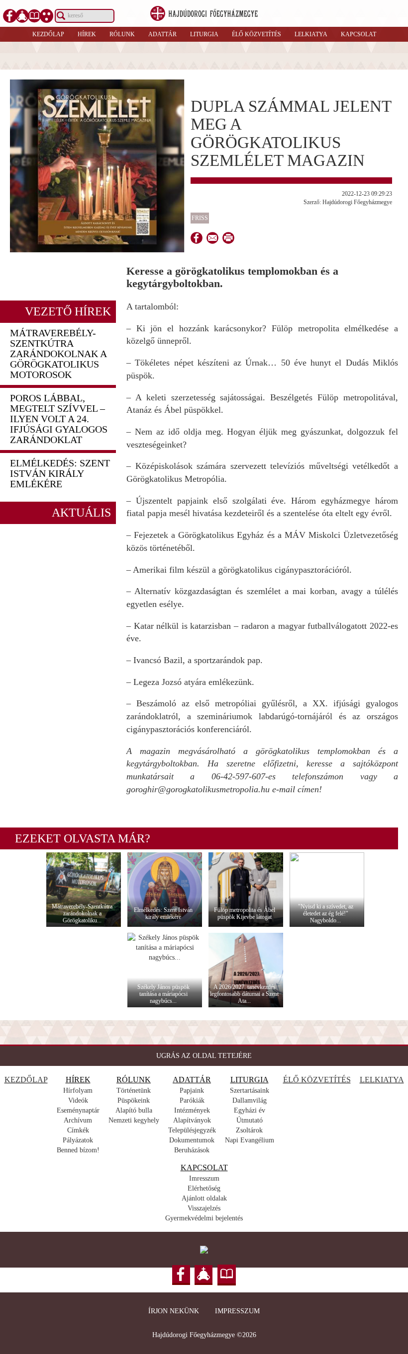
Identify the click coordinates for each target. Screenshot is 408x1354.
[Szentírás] (34, 16)
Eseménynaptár (78, 1110)
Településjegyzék (192, 1130)
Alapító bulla (133, 1110)
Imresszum (204, 1178)
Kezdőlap (48, 34)
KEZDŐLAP (26, 1079)
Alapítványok (192, 1120)
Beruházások (191, 1150)
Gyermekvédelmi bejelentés (204, 1218)
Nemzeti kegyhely (133, 1120)
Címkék (78, 1130)
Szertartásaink (249, 1090)
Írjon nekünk (173, 1311)
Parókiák (192, 1100)
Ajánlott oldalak (204, 1198)
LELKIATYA (382, 1079)
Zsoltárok (249, 1130)
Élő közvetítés (256, 34)
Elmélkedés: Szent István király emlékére (60, 473)
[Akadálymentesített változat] (47, 16)
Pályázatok (78, 1140)
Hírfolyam (78, 1090)
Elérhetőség (204, 1188)
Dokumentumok (191, 1140)
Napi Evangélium (249, 1140)
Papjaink (192, 1090)
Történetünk (133, 1090)
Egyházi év (249, 1110)
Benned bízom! (78, 1150)
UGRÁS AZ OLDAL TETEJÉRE (204, 1055)
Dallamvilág (249, 1100)
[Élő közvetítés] (22, 16)
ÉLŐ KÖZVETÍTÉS (317, 1079)
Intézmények (192, 1110)
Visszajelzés (204, 1208)
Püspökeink (133, 1100)
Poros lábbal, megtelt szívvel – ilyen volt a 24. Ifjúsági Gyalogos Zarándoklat (58, 418)
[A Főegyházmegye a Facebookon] (10, 16)
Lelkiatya (311, 34)
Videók (78, 1100)
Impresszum (237, 1311)
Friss (200, 218)
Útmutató (249, 1120)
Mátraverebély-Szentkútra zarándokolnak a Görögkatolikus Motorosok (58, 353)
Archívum (78, 1120)
